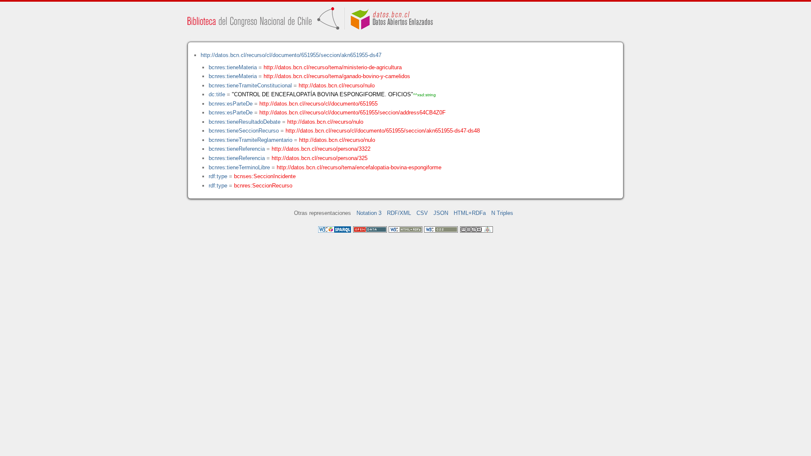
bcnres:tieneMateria (233, 67)
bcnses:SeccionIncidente (265, 176)
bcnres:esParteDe (231, 103)
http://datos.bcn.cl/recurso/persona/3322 (321, 149)
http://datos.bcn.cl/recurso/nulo (337, 85)
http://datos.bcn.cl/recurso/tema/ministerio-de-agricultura (333, 67)
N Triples (502, 213)
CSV (422, 213)
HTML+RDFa (470, 213)
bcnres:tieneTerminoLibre (239, 167)
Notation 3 (369, 213)
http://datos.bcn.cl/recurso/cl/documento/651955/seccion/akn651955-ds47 (291, 55)
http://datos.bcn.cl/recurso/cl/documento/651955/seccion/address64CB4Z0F (352, 112)
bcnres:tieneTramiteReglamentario (250, 140)
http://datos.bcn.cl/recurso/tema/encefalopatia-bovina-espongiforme (359, 167)
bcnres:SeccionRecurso (263, 185)
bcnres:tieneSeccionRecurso (244, 131)
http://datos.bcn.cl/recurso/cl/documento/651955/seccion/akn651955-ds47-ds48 (383, 131)
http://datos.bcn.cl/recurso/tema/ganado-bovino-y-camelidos (337, 76)
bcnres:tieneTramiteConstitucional (250, 85)
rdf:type (218, 176)
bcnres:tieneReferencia (237, 149)
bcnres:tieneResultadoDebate (244, 122)
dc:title (217, 94)
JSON (440, 213)
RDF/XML (399, 213)
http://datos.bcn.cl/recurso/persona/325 (319, 158)
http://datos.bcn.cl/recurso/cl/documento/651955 (318, 103)
